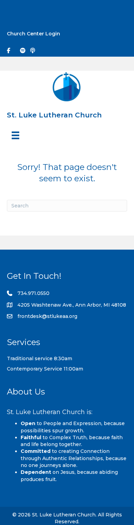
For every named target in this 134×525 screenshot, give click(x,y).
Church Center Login (33, 34)
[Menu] (15, 135)
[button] (122, 11)
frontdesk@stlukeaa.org (47, 316)
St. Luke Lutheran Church (54, 115)
